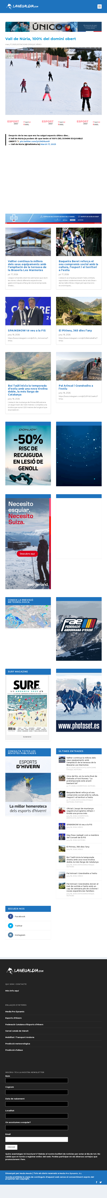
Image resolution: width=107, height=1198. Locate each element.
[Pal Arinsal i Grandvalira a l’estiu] (62, 875)
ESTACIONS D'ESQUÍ (26, 44)
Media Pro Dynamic (14, 1011)
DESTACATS (81, 767)
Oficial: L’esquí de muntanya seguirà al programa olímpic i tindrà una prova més (81, 810)
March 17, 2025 (48, 144)
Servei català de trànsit (16, 1031)
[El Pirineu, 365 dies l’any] (62, 848)
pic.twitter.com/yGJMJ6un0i (35, 141)
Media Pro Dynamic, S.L (71, 1173)
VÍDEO (38, 44)
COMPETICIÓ (81, 786)
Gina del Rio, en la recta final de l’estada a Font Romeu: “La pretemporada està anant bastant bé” (82, 780)
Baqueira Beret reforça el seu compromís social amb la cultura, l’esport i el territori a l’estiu (78, 266)
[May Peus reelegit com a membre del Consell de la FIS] (62, 837)
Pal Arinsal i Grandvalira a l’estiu (76, 387)
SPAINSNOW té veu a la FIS (27, 330)
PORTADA (79, 802)
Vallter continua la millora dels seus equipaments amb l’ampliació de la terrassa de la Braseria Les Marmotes (27, 266)
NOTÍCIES (77, 769)
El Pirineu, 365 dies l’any (75, 330)
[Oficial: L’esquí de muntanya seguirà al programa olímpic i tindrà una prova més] (62, 810)
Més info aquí (12, 991)
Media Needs (26, 1173)
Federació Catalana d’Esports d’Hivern (24, 1024)
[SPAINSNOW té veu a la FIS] (62, 826)
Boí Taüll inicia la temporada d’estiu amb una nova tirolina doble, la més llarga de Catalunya (28, 390)
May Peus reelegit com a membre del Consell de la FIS (83, 836)
